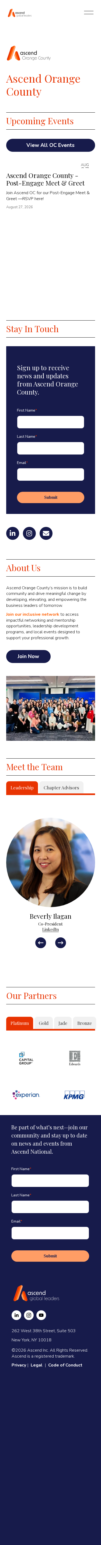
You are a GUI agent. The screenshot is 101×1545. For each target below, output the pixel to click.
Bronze (84, 1023)
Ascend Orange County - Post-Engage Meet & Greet (45, 179)
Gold (43, 1023)
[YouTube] (41, 1315)
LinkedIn (50, 929)
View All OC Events (50, 145)
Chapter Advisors (61, 787)
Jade (62, 1023)
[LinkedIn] (16, 1315)
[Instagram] (29, 1315)
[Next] (60, 942)
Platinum (20, 1023)
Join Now (28, 656)
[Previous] (40, 942)
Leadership (22, 787)
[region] (50, 883)
